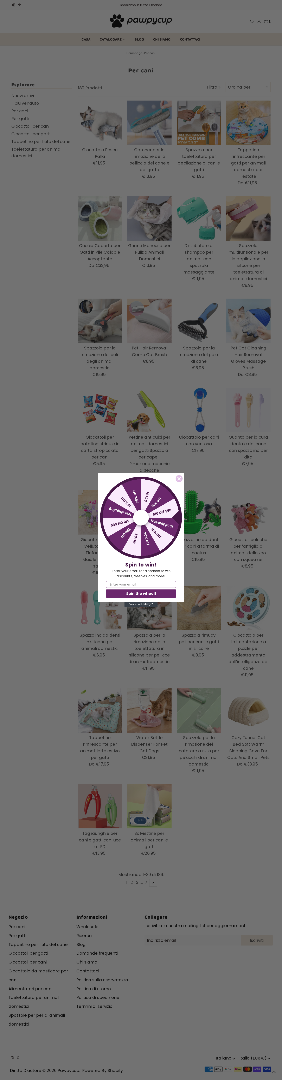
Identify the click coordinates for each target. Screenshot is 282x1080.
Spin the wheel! (141, 593)
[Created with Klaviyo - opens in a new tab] (141, 604)
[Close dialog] (179, 478)
